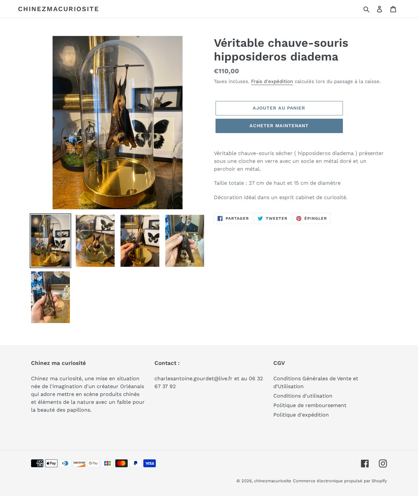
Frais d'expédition (272, 81)
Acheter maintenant (279, 125)
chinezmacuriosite (58, 9)
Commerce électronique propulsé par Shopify (340, 480)
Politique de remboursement (309, 405)
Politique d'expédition (301, 415)
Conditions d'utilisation (302, 396)
